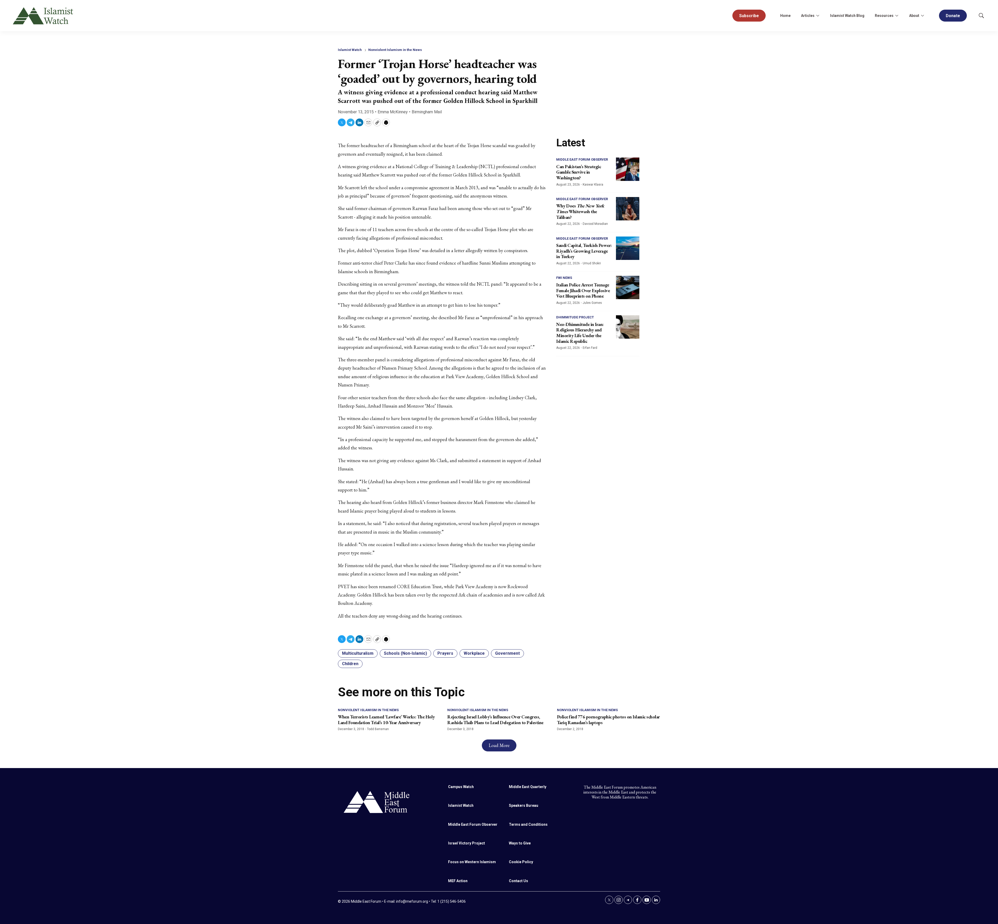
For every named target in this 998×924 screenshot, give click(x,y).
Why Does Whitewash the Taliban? (580, 211)
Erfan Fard (590, 348)
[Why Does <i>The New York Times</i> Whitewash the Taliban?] (627, 208)
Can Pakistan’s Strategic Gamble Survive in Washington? (578, 172)
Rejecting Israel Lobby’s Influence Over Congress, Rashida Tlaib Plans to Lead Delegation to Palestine (495, 719)
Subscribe (749, 15)
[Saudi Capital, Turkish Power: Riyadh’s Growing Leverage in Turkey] (627, 248)
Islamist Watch (350, 50)
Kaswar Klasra (593, 184)
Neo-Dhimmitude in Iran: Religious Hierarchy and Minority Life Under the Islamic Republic (580, 332)
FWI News (564, 278)
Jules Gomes (592, 303)
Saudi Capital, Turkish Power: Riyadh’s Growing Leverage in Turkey (584, 250)
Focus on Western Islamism (472, 862)
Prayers (445, 653)
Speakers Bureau (523, 805)
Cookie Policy (521, 862)
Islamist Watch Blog (847, 16)
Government (507, 653)
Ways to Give (520, 843)
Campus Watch (461, 787)
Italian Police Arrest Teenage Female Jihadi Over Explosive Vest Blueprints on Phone (583, 290)
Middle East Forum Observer (582, 159)
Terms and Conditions (528, 824)
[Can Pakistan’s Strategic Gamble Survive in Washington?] (627, 169)
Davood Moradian (595, 224)
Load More (499, 745)
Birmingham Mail (427, 111)
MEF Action (458, 881)
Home (785, 16)
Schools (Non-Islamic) (405, 653)
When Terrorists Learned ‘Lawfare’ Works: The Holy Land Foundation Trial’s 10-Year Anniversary (386, 719)
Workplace (474, 653)
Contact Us (518, 881)
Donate (953, 15)
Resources (884, 16)
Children (350, 663)
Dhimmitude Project (575, 317)
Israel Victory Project (466, 843)
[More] (818, 16)
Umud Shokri (592, 263)
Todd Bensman (378, 729)
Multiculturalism (357, 653)
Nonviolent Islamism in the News (395, 50)
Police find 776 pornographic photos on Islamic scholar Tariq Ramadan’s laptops (608, 719)
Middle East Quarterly (527, 787)
